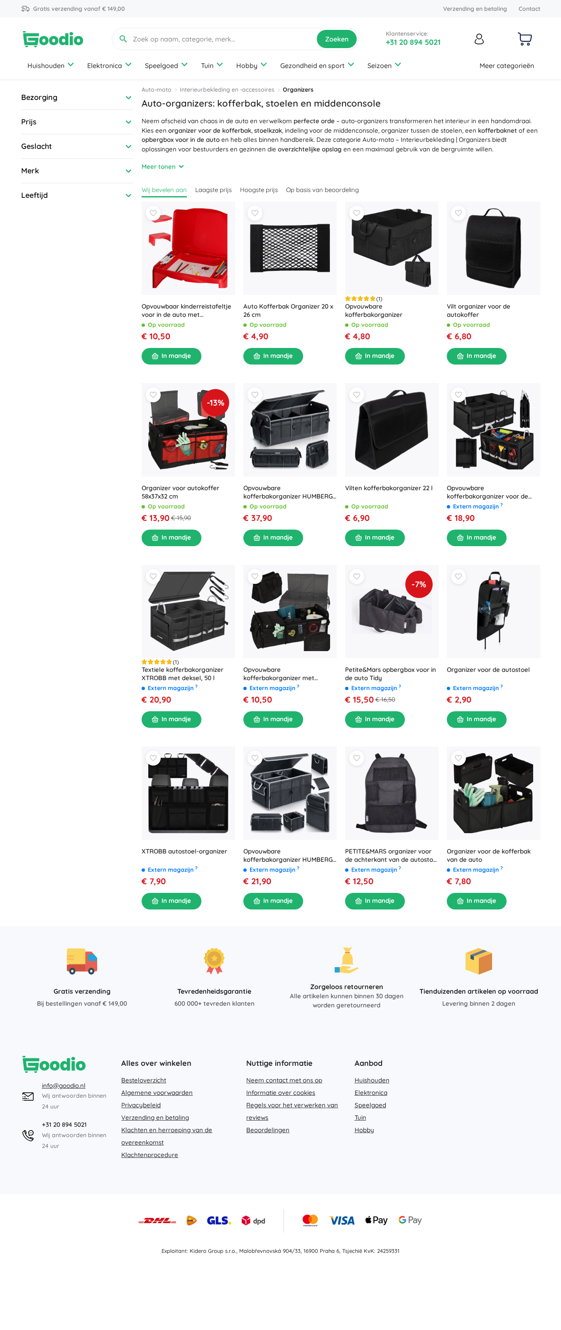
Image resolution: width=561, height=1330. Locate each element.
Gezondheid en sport (312, 65)
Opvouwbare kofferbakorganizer (373, 310)
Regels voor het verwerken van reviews (292, 1111)
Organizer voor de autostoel (488, 670)
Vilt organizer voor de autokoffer (478, 310)
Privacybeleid (141, 1105)
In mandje (176, 356)
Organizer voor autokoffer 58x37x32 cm (180, 492)
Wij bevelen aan (164, 190)
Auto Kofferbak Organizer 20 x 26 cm (288, 310)
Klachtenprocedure (149, 1155)
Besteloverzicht (143, 1080)
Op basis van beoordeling (322, 190)
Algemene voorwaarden (157, 1093)
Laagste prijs (213, 190)
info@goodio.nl (64, 1085)
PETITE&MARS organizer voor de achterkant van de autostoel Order (392, 855)
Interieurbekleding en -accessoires (227, 89)
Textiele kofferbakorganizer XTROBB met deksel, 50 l (182, 674)
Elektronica (104, 65)
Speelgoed (161, 65)
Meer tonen (159, 166)
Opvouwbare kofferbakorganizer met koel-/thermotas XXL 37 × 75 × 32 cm (287, 674)
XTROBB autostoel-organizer (184, 851)
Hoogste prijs (259, 190)
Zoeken (336, 39)
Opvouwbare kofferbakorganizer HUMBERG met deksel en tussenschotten (288, 492)
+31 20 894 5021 (413, 42)
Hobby (246, 65)
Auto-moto (156, 89)
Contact (529, 8)
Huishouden (45, 65)
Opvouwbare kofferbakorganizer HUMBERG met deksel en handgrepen (288, 855)
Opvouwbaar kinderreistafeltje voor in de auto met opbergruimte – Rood (186, 310)
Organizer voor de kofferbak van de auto (489, 855)
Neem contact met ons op (284, 1080)
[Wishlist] (153, 213)
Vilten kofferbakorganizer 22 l (389, 488)
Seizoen (379, 65)
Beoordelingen (267, 1130)
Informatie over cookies (280, 1093)
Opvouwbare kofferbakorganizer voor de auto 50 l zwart (487, 492)
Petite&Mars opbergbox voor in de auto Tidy (390, 674)
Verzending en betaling (475, 8)
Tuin (207, 65)
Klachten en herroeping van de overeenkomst (166, 1136)
